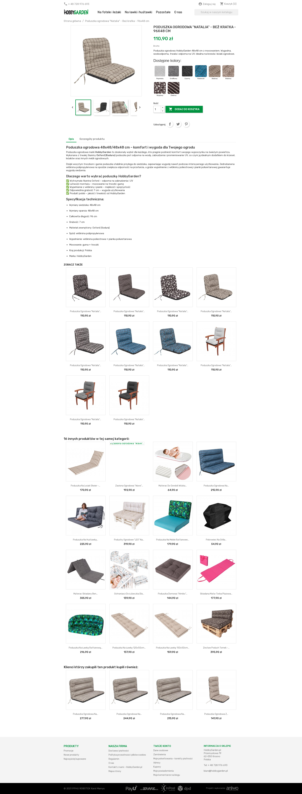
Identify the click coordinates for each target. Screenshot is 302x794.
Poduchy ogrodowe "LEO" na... (129, 539)
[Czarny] (187, 72)
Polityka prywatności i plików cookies (127, 755)
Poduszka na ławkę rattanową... (85, 647)
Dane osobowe (160, 750)
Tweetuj (178, 124)
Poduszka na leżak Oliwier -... (85, 485)
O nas (178, 12)
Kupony (157, 766)
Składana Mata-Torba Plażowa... (216, 593)
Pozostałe (163, 12)
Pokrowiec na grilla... (216, 539)
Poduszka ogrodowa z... (216, 714)
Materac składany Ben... (85, 593)
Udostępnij (170, 124)
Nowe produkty (71, 755)
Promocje (68, 750)
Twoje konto (162, 746)
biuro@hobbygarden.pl (216, 770)
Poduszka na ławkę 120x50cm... (129, 647)
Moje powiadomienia (163, 771)
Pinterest (186, 124)
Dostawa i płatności (119, 750)
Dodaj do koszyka (184, 109)
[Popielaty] (160, 72)
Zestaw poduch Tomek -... (216, 647)
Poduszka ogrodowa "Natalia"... (85, 311)
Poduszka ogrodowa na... (216, 485)
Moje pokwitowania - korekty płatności (173, 758)
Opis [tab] (71, 138)
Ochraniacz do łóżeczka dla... (129, 593)
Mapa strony (115, 771)
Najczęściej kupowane (75, 759)
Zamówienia (159, 754)
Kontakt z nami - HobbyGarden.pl (125, 767)
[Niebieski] (201, 72)
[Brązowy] (160, 89)
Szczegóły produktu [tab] (92, 138)
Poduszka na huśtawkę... (85, 539)
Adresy (156, 762)
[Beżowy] (215, 72)
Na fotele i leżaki (109, 12)
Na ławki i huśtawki (138, 12)
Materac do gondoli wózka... (173, 485)
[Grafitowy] (174, 72)
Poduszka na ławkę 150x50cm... (172, 647)
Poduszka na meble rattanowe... (172, 539)
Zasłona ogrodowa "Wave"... (129, 485)
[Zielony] (173, 89)
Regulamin (114, 759)
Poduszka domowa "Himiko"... (172, 593)
